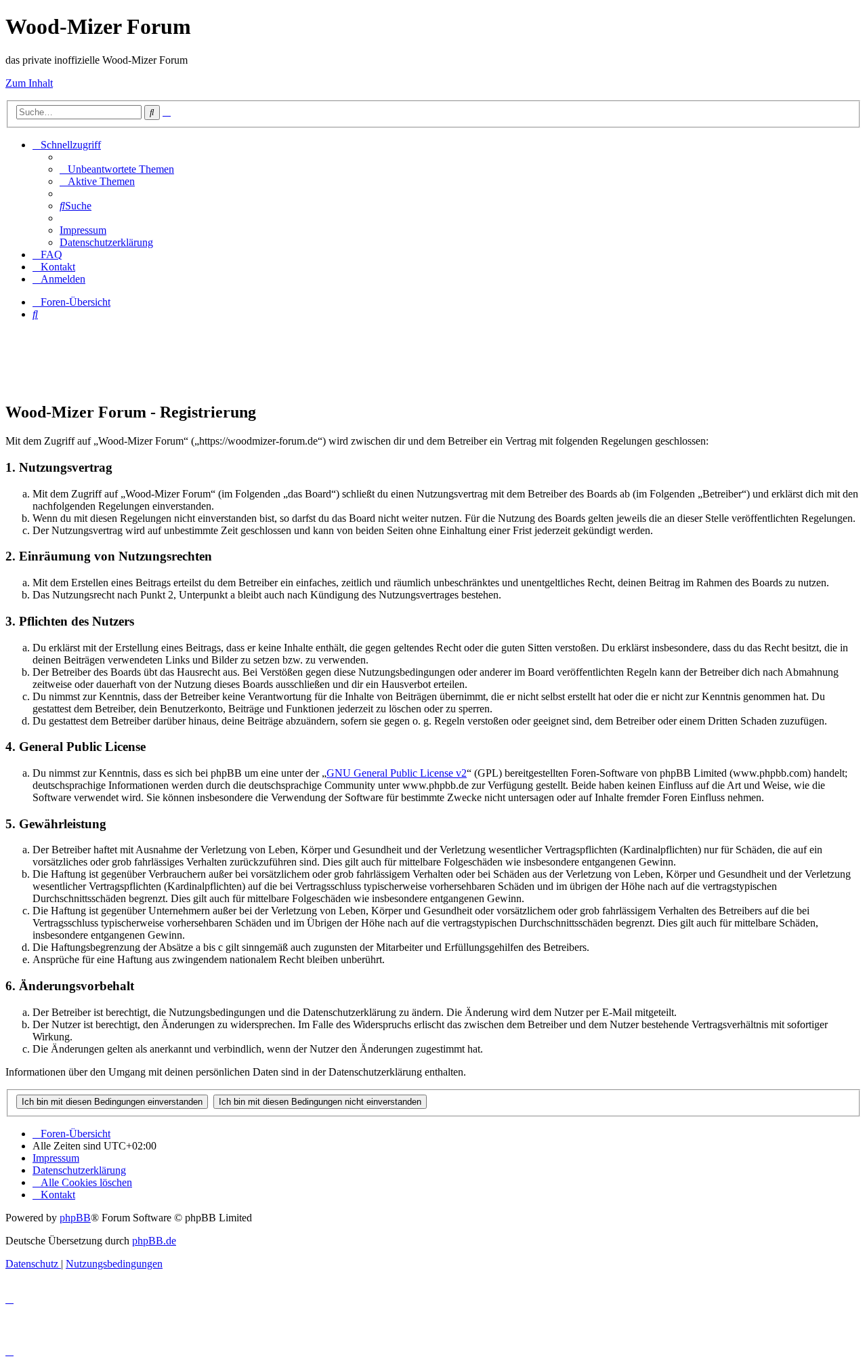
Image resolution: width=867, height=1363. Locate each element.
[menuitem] (117, 169)
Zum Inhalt (29, 83)
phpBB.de (154, 1240)
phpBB (75, 1217)
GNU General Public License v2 (396, 773)
